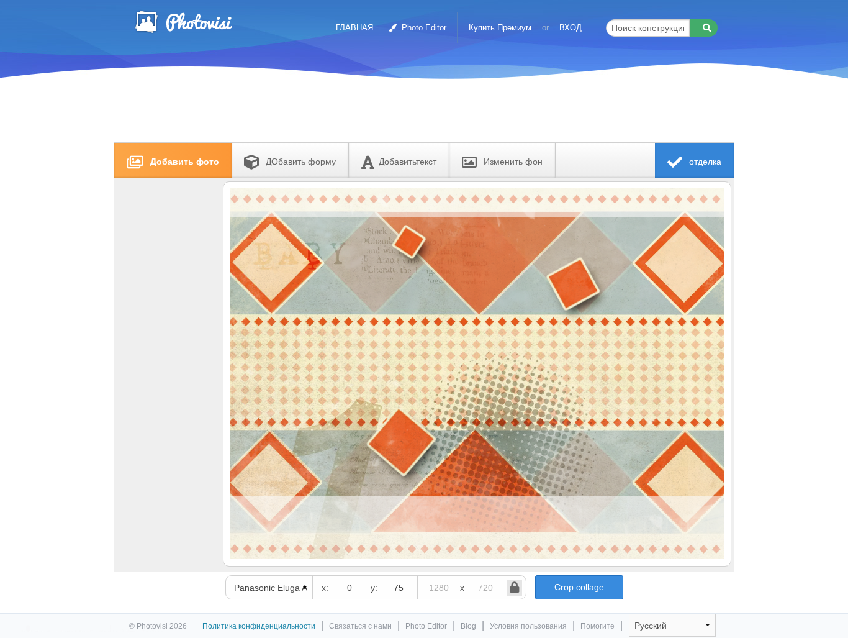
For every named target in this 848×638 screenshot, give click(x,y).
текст (407, 161)
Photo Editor (422, 27)
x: (325, 588)
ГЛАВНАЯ (354, 27)
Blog (468, 626)
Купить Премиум (500, 27)
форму (301, 161)
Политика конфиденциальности (258, 626)
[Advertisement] (411, 113)
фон (513, 161)
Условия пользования (528, 626)
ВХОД (570, 27)
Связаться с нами (360, 626)
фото (184, 161)
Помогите (597, 626)
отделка (704, 161)
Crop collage (579, 587)
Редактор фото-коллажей (183, 21)
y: (374, 588)
